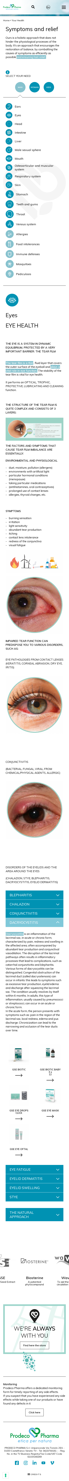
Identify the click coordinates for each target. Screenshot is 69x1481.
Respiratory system (28, 176)
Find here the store (34, 1345)
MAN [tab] (20, 87)
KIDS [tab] (49, 87)
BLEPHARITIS (21, 895)
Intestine (20, 132)
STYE (14, 1197)
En (48, 7)
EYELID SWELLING (25, 1188)
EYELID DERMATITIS (26, 1179)
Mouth (19, 158)
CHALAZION (20, 904)
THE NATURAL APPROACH (22, 1214)
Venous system (26, 224)
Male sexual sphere (28, 150)
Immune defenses (28, 254)
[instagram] (26, 1463)
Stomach (22, 194)
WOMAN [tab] (34, 87)
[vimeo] (52, 1463)
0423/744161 (49, 1450)
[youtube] (43, 1463)
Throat (20, 214)
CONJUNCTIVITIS (24, 913)
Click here (34, 1412)
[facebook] (17, 1463)
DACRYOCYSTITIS (24, 922)
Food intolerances (28, 244)
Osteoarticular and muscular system (34, 167)
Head (18, 124)
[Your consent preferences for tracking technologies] (6, 1475)
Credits (35, 1474)
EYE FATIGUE (20, 1169)
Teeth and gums (27, 204)
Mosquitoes (23, 264)
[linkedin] (35, 1463)
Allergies (22, 234)
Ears (18, 106)
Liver (18, 141)
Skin (18, 185)
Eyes (18, 115)
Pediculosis (23, 274)
